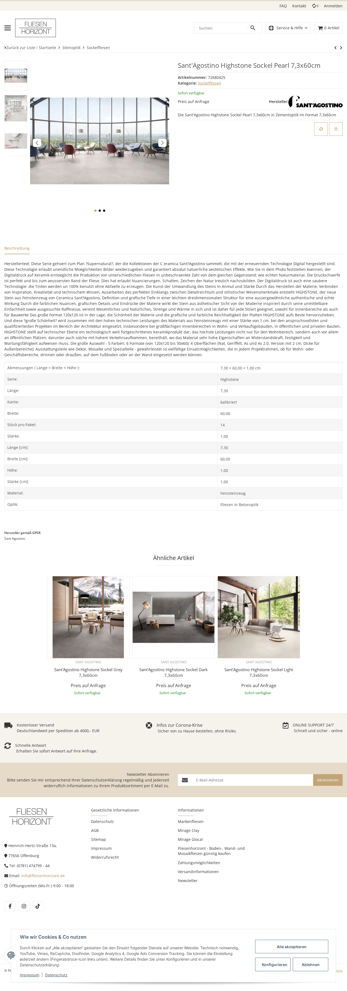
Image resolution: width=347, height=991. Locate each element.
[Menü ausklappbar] (7, 28)
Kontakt (299, 5)
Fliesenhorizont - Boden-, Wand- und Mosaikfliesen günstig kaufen (211, 851)
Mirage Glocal (190, 839)
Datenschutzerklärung (102, 780)
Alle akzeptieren (292, 946)
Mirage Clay (188, 830)
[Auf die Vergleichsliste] (321, 129)
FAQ (283, 5)
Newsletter (188, 880)
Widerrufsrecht (105, 857)
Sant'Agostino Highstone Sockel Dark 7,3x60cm (173, 672)
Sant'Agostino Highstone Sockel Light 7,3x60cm (258, 672)
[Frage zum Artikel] (336, 129)
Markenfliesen (191, 821)
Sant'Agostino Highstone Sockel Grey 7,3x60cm (88, 672)
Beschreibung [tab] (17, 248)
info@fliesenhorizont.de (43, 875)
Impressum (29, 975)
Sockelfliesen (209, 83)
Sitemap (98, 839)
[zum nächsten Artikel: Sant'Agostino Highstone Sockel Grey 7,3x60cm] (335, 48)
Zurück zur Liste (20, 47)
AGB (95, 830)
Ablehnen (311, 964)
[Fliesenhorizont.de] (31, 816)
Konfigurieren (274, 964)
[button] (288, 28)
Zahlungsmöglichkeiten (199, 862)
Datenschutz (56, 975)
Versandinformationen (198, 871)
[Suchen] (253, 28)
